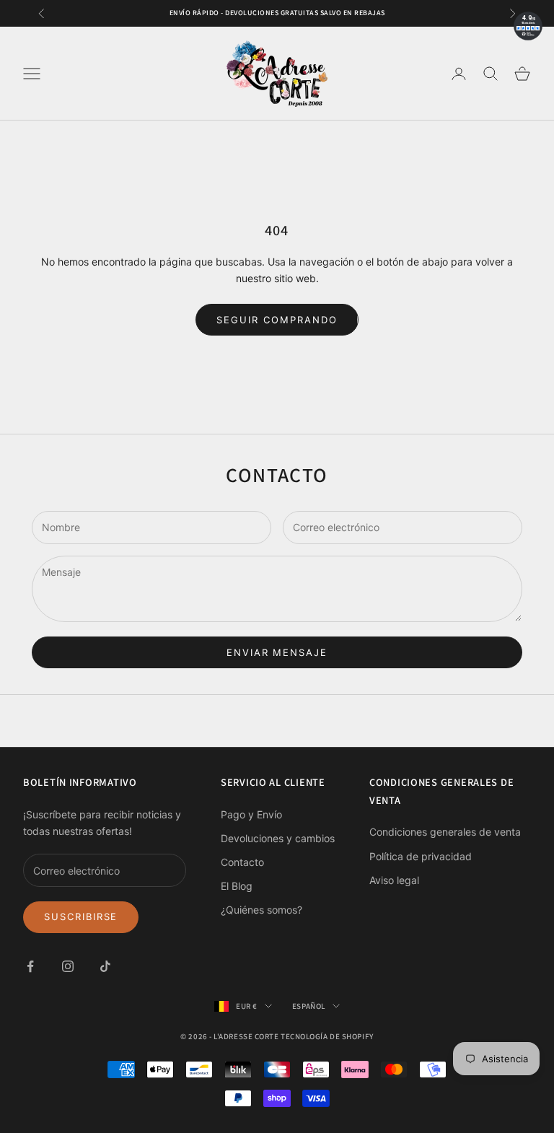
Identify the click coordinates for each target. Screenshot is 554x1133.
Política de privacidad (420, 856)
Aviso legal (394, 880)
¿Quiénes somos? (261, 910)
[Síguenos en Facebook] (30, 966)
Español (308, 1006)
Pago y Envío (251, 814)
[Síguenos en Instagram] (68, 966)
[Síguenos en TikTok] (105, 966)
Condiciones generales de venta (445, 832)
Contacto (242, 862)
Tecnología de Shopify (327, 1036)
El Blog (236, 886)
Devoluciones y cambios (278, 838)
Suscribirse (81, 916)
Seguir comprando (276, 319)
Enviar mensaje (277, 652)
